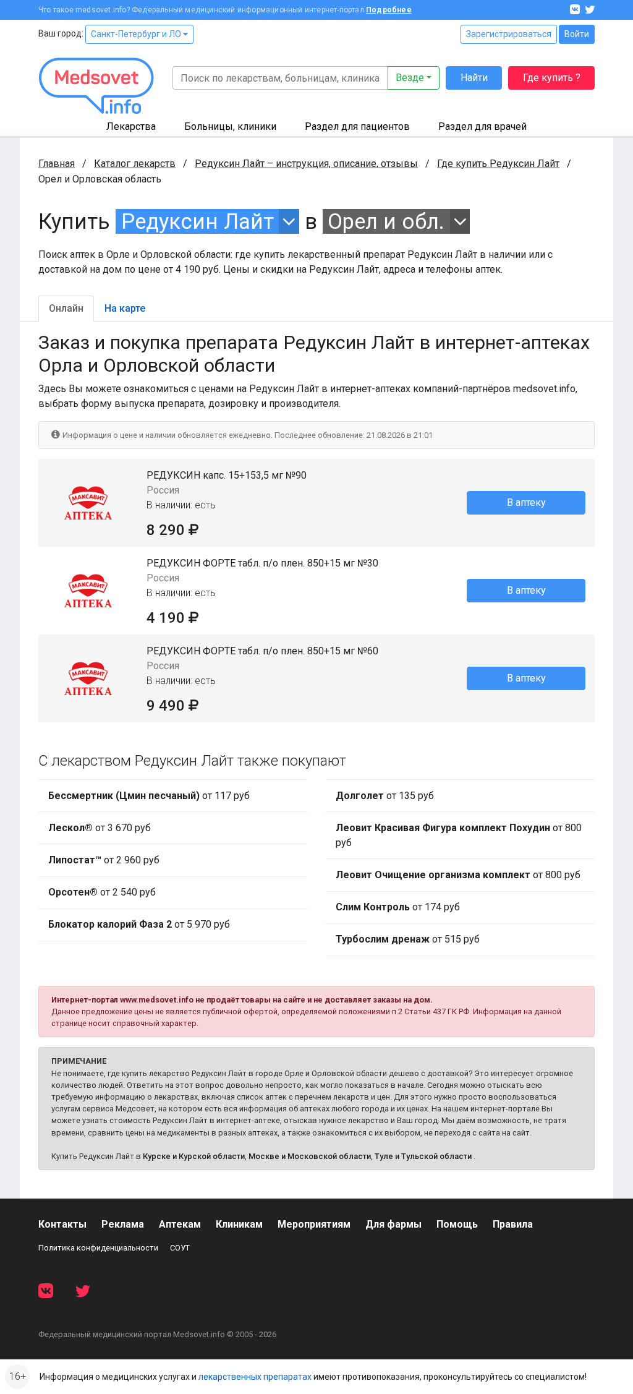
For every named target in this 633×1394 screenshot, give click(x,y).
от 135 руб (385, 796)
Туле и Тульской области (423, 1156)
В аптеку (526, 502)
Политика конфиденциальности (98, 1247)
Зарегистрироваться (508, 34)
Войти (576, 34)
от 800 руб (459, 835)
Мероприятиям (314, 1224)
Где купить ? (551, 77)
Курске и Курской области (194, 1156)
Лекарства (131, 126)
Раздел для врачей (482, 126)
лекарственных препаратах (255, 1377)
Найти (474, 77)
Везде (410, 77)
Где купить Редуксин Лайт (498, 163)
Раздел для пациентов (357, 126)
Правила (513, 1224)
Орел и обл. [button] (386, 221)
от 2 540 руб (102, 892)
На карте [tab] (124, 308)
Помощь (457, 1224)
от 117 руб (149, 796)
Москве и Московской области (310, 1156)
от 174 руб (398, 907)
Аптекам (180, 1224)
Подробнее (389, 10)
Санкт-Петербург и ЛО (137, 34)
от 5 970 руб (139, 924)
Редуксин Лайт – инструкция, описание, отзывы (306, 163)
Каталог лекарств (135, 163)
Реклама (122, 1224)
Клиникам (239, 1224)
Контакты (62, 1224)
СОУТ (180, 1247)
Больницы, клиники (230, 126)
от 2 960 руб (103, 860)
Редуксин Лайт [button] (197, 221)
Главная (56, 163)
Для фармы (393, 1224)
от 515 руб (408, 939)
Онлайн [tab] (66, 308)
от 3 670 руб (99, 828)
